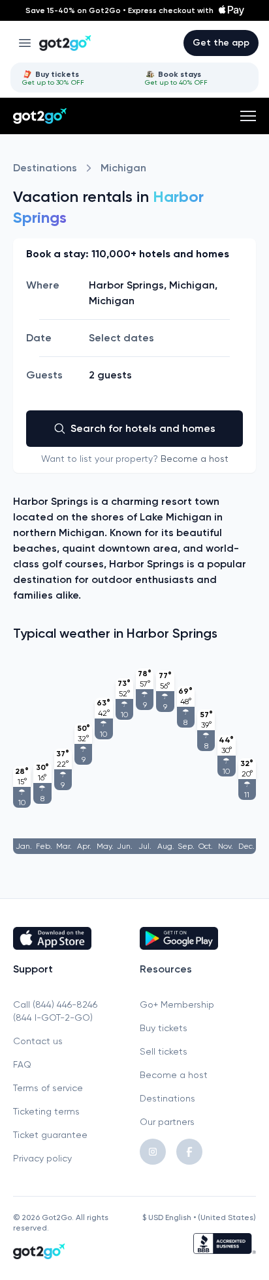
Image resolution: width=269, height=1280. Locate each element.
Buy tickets (163, 1028)
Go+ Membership (177, 1004)
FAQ (22, 1064)
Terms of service (48, 1088)
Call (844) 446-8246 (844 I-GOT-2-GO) (55, 1011)
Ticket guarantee (50, 1135)
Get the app (221, 42)
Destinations (45, 168)
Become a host (195, 458)
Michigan (123, 168)
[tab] (73, 77)
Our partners (167, 1121)
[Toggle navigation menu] (24, 43)
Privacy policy (42, 1158)
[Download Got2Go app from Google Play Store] (198, 938)
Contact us (38, 1041)
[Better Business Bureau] (224, 1243)
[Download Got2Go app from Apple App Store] (71, 938)
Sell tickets (163, 1051)
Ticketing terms (46, 1111)
